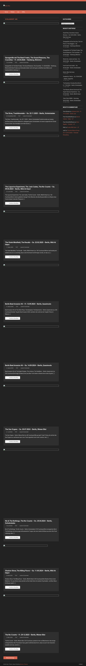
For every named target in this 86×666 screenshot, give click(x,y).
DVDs (23, 12)
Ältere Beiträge (10, 658)
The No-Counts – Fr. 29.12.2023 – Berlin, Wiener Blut (25, 635)
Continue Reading (13, 74)
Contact (81, 664)
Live (18, 12)
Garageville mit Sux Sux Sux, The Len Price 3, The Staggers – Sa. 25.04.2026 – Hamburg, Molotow (73, 44)
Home (6, 12)
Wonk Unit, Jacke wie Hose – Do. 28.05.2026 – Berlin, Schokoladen (72, 60)
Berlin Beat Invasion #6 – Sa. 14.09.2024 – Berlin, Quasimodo (28, 365)
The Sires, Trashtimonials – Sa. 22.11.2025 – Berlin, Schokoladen (30, 113)
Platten (13, 12)
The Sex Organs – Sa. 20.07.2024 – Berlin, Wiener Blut (25, 429)
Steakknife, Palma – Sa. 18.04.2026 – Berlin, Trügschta (72, 77)
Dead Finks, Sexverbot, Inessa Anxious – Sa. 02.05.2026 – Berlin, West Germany (72, 35)
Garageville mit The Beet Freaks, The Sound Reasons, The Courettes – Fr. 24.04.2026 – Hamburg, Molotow (72, 52)
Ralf (16, 62)
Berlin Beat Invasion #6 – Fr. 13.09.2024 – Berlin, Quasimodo (28, 304)
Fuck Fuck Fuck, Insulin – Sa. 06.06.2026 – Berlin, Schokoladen (72, 66)
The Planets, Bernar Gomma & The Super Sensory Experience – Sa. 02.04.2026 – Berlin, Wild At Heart (72, 92)
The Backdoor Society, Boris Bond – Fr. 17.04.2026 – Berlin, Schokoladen (72, 84)
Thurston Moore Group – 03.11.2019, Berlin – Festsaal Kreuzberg (71, 133)
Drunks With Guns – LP (73, 127)
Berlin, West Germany (68, 72)
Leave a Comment (24, 62)
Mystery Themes (24, 664)
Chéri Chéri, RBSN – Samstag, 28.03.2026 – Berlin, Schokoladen (72, 99)
